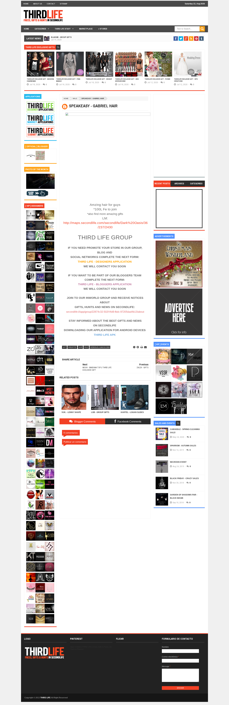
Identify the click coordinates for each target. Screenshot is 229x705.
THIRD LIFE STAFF (63, 28)
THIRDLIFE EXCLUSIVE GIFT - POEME (157, 79)
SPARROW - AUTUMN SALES (183, 446)
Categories (40, 28)
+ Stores (102, 28)
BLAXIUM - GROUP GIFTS (61, 37)
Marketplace (86, 28)
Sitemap (63, 3)
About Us (37, 3)
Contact (51, 3)
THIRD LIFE (45, 698)
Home (26, 3)
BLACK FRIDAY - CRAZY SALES (184, 478)
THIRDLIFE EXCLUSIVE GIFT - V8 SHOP (99, 79)
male (75, 98)
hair (80, 347)
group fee (72, 347)
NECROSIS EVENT (178, 462)
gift (64, 347)
